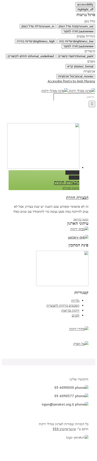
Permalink (72, 172)
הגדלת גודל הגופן (37, 26)
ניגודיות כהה (76, 41)
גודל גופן (89, 21)
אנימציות (89, 71)
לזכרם (75, 315)
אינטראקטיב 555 (64, 429)
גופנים (91, 61)
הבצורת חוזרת (66, 182)
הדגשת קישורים (75, 56)
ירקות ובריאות (70, 310)
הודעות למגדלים (70, 188)
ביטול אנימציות (75, 76)
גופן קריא (80, 66)
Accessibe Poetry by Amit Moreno (71, 81)
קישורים (90, 51)
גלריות (75, 300)
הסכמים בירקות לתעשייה (62, 305)
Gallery (74, 177)
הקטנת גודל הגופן (76, 26)
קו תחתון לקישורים (31, 56)
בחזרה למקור (78, 31)
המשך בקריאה (80, 219)
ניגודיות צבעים (86, 36)
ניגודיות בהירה (36, 41)
